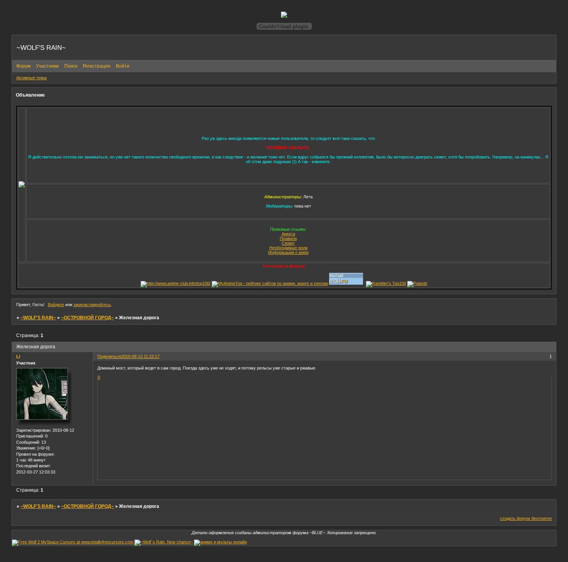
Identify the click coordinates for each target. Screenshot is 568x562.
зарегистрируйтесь (92, 304)
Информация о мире (288, 252)
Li (18, 356)
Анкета (288, 234)
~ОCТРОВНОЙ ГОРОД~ (87, 317)
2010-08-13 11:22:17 (140, 356)
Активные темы (31, 77)
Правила (288, 238)
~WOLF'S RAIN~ (38, 317)
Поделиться (109, 356)
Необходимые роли (288, 247)
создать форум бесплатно (526, 518)
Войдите (56, 304)
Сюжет (288, 243)
